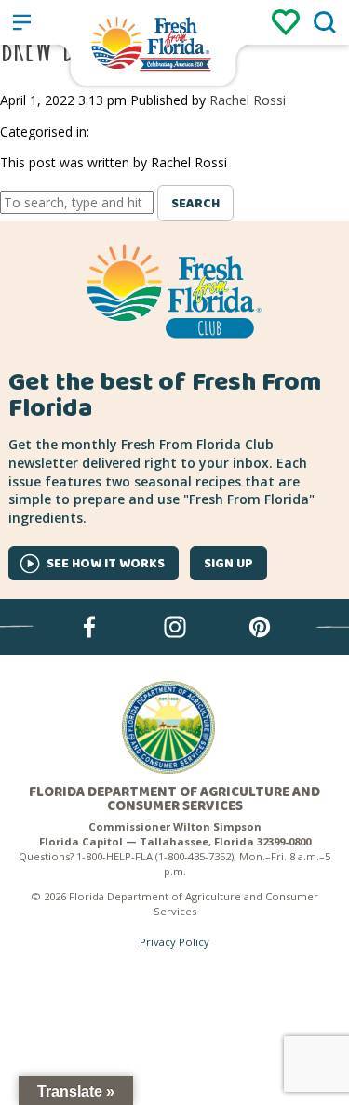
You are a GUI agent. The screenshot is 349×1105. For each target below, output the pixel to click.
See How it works (106, 563)
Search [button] (195, 203)
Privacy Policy (174, 942)
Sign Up (228, 563)
